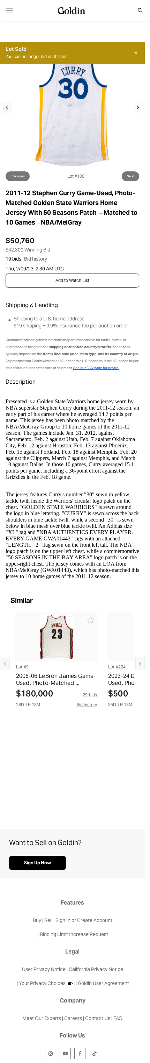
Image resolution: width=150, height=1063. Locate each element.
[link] (10, 10)
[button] (136, 10)
